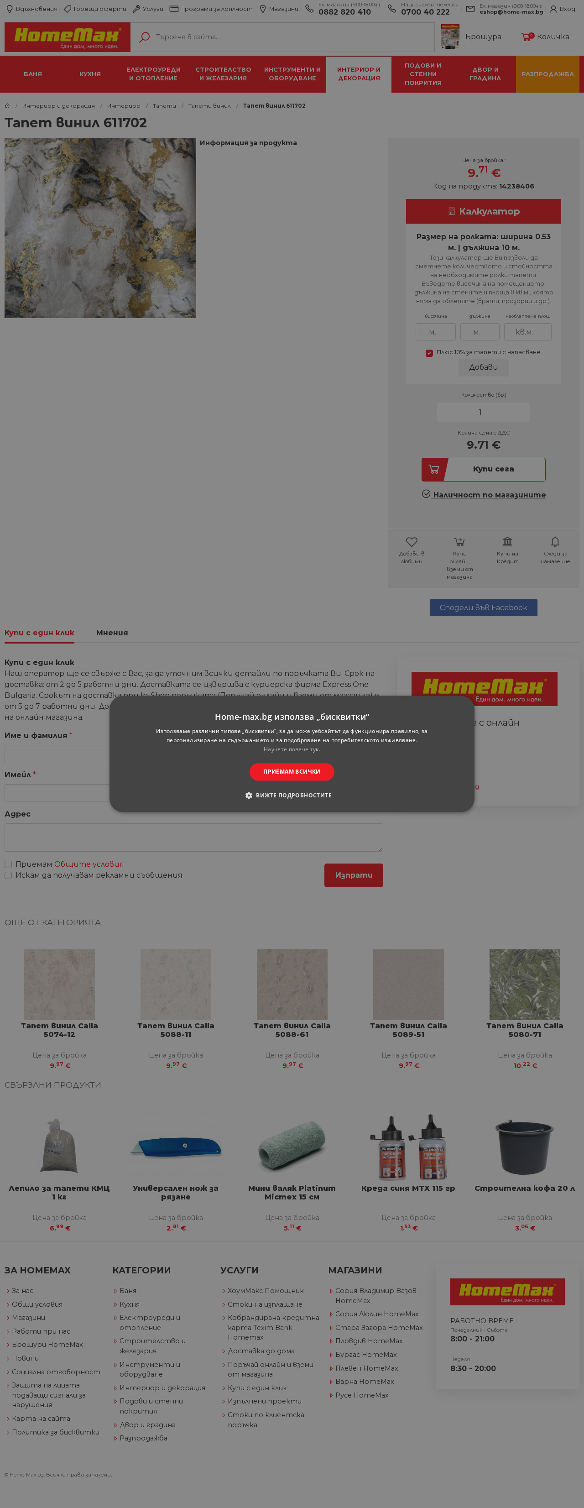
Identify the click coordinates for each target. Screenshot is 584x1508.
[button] (292, 795)
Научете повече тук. (292, 749)
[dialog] (292, 754)
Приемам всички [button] (292, 771)
